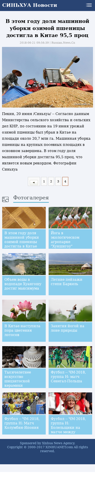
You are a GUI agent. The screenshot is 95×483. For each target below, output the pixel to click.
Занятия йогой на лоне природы (67, 328)
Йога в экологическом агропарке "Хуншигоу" (65, 239)
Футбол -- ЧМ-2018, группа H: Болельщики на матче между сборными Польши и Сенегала (70, 430)
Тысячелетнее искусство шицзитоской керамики (17, 379)
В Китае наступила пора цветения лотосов (22, 330)
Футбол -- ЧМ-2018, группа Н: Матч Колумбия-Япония (22, 423)
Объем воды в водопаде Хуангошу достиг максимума (22, 283)
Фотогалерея (31, 198)
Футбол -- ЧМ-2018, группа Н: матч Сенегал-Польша (68, 376)
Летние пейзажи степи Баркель (66, 281)
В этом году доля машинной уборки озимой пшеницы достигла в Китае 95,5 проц (21, 242)
